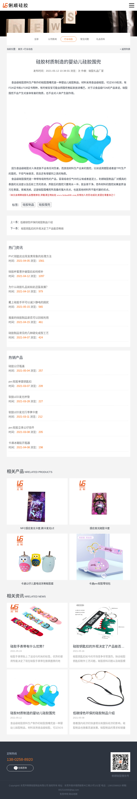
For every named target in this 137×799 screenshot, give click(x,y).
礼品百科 (100, 39)
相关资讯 (15, 595)
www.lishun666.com (66, 195)
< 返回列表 (125, 49)
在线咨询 (22, 768)
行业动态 (68, 39)
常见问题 (84, 39)
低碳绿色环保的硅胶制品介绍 (36, 222)
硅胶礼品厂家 (96, 70)
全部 (36, 39)
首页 (20, 49)
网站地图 (73, 794)
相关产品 (15, 471)
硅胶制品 (74, 82)
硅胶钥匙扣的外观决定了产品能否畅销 (42, 228)
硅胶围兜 (44, 204)
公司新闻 (52, 39)
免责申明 (64, 794)
